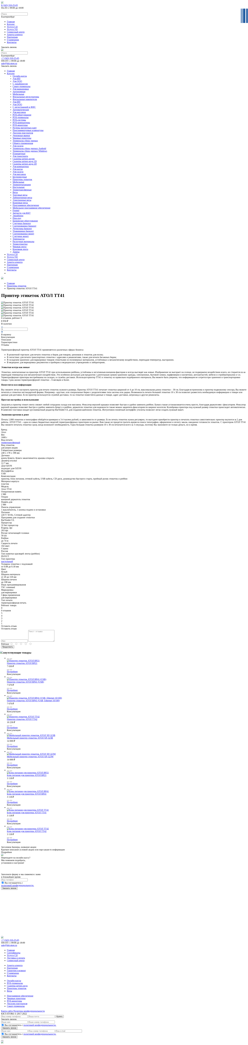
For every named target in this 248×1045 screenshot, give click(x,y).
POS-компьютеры (21, 122)
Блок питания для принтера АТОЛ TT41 (26, 812)
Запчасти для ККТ (22, 213)
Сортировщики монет (23, 233)
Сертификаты (13, 953)
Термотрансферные (22, 190)
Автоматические (21, 109)
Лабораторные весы (22, 197)
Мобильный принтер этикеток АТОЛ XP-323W (30, 756)
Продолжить (7, 647)
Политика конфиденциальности (29, 1011)
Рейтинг (5, 644)
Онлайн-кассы (20, 76)
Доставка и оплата (16, 958)
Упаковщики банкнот (23, 231)
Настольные (19, 187)
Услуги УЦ (12, 29)
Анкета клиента (15, 34)
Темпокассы (19, 239)
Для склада (18, 146)
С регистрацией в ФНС (24, 107)
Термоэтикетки (20, 244)
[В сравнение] (11, 658)
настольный (7, 561)
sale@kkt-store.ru (9, 63)
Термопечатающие (22, 184)
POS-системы (19, 120)
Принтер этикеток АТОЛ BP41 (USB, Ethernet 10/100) (33, 700)
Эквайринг (18, 215)
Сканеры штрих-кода (17, 986)
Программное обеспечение (26, 205)
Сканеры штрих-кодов (24, 159)
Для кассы (18, 169)
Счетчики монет (21, 236)
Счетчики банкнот (22, 223)
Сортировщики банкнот (24, 226)
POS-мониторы (20, 125)
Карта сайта (7, 1011)
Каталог (11, 24)
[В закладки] (8, 658)
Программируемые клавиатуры (28, 130)
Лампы (16, 252)
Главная (11, 21)
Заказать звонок (9, 888)
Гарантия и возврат (16, 970)
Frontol (16, 210)
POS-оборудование (22, 115)
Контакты (12, 42)
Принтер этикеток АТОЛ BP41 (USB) (25, 682)
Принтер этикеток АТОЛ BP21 (22, 663)
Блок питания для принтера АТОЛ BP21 (26, 775)
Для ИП (16, 78)
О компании (13, 39)
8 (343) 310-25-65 (9, 5)
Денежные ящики (21, 135)
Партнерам (12, 37)
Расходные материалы (23, 241)
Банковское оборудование (25, 221)
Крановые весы (20, 202)
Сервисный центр (16, 32)
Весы (15, 192)
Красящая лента (20, 249)
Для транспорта (20, 156)
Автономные (19, 91)
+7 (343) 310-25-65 (10, 58)
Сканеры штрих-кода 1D (25, 161)
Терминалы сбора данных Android (29, 148)
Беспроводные (20, 177)
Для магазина (19, 112)
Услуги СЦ (12, 27)
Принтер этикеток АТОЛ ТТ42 (22, 719)
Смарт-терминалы (21, 86)
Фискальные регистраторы (26, 96)
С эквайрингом (20, 84)
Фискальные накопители (25, 99)
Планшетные (19, 153)
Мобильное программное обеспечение (31, 208)
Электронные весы (22, 200)
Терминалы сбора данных (25, 140)
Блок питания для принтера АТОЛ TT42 (26, 831)
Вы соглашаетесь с (17, 884)
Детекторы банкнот (22, 228)
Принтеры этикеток (22, 179)
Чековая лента (19, 246)
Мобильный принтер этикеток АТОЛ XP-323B (30, 738)
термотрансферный (10, 442)
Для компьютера (21, 166)
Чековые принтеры (22, 138)
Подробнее (12, 671)
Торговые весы (20, 195)
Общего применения (23, 143)
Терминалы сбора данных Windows (30, 151)
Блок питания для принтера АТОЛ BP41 (26, 794)
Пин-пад (17, 218)
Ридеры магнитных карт (25, 128)
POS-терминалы (21, 117)
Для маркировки (21, 89)
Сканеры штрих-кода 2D (25, 164)
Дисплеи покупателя (23, 133)
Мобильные (18, 94)
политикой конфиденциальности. (17, 885)
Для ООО (17, 81)
